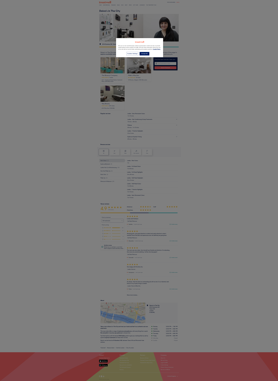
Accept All (144, 53)
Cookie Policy (156, 49)
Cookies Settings (132, 53)
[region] (139, 47)
